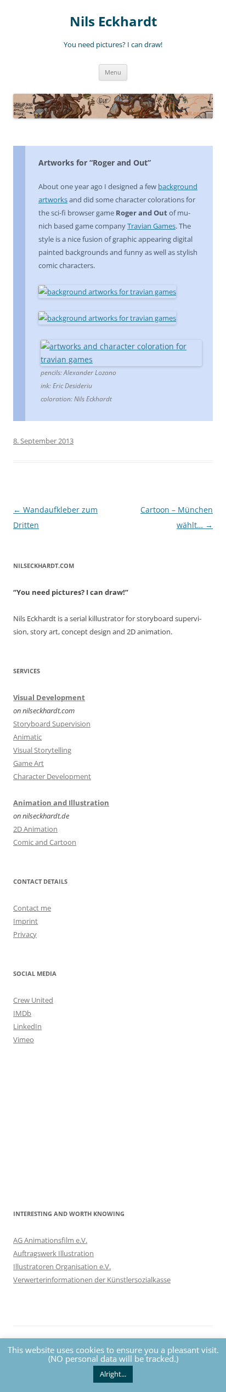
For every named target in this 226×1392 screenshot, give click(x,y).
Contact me (32, 908)
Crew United (33, 1000)
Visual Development (49, 697)
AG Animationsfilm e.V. (50, 1240)
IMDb (22, 1013)
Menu (113, 72)
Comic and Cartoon (44, 842)
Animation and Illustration (61, 803)
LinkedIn (27, 1026)
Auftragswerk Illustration (53, 1253)
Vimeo (23, 1039)
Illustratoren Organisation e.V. (62, 1266)
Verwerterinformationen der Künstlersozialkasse (92, 1280)
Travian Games (151, 226)
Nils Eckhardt (113, 21)
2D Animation (35, 829)
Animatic (27, 737)
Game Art (28, 763)
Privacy (25, 934)
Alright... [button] (113, 1374)
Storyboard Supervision (52, 724)
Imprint (25, 921)
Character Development (52, 776)
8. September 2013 (43, 441)
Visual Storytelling (42, 750)
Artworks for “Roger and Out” (94, 162)
